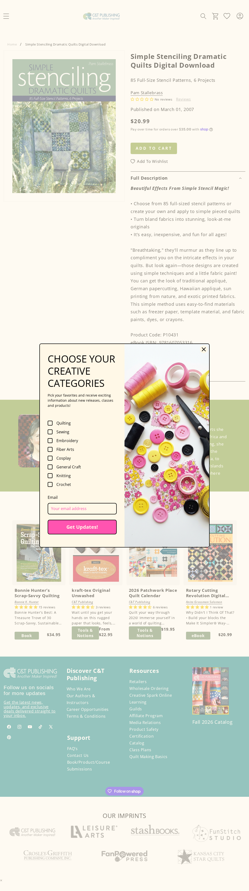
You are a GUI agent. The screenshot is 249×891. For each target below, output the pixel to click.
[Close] (204, 349)
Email (53, 497)
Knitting (63, 475)
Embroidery (67, 440)
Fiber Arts (65, 449)
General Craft (68, 466)
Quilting (63, 423)
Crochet (63, 484)
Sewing (62, 431)
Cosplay (63, 458)
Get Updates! (82, 527)
